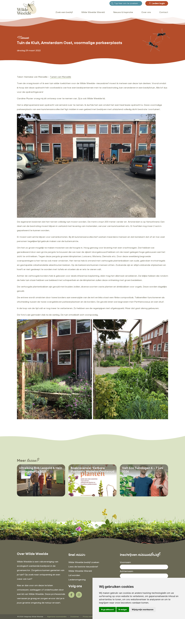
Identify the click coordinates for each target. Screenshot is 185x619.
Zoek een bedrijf (64, 12)
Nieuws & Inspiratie (123, 12)
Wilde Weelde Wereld (93, 12)
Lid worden (74, 575)
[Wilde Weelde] (26, 8)
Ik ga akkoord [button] (107, 609)
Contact (163, 12)
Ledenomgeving (77, 580)
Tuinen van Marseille (60, 77)
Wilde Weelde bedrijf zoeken (83, 562)
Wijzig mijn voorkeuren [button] (142, 609)
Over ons (146, 12)
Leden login (158, 3)
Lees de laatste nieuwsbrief (83, 567)
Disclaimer (74, 616)
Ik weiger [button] (123, 609)
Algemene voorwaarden (56, 616)
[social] (71, 595)
